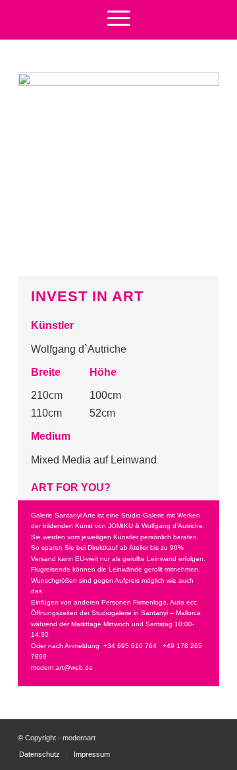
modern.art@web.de (62, 667)
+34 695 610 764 (130, 645)
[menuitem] (119, 16)
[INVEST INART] (118, 173)
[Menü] (119, 16)
